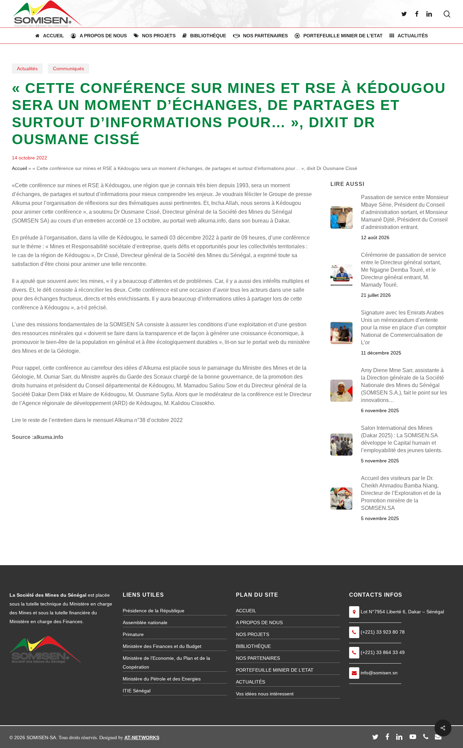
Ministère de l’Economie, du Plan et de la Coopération (166, 662)
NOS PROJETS (252, 634)
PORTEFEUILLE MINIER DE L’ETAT (275, 670)
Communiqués (68, 68)
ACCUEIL (246, 610)
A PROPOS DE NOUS (259, 622)
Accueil (19, 168)
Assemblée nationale (145, 622)
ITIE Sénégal (136, 690)
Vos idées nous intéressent (265, 693)
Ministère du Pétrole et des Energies (162, 679)
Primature (133, 634)
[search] (447, 14)
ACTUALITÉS (250, 682)
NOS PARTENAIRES (258, 658)
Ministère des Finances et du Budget (162, 646)
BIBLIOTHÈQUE (253, 646)
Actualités (27, 68)
